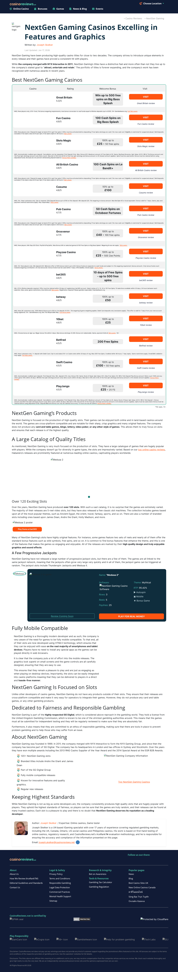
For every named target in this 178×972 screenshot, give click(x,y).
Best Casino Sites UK (138, 883)
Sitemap (53, 900)
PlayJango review (146, 392)
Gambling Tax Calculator (100, 882)
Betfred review (146, 345)
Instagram (160, 860)
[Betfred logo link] (32, 341)
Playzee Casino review (146, 258)
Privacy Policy (56, 874)
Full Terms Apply (65, 312)
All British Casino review (146, 170)
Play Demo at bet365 (27, 529)
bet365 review (146, 280)
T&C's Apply (68, 133)
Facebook (154, 860)
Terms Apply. (98, 267)
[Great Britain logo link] (32, 99)
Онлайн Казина (137, 901)
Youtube (148, 860)
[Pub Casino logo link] (32, 211)
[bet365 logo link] (32, 276)
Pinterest (142, 860)
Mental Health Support (60, 896)
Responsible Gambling (60, 883)
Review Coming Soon (62, 616)
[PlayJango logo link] (32, 388)
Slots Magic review (145, 146)
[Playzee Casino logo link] (32, 254)
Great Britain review (146, 103)
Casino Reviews (133, 18)
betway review (146, 302)
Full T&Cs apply (133, 111)
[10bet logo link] (32, 321)
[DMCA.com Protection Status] (82, 919)
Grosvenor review (146, 237)
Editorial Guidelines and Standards (26, 883)
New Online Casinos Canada (142, 887)
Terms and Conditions (59, 878)
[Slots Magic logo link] (32, 142)
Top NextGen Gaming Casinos (134, 781)
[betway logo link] (32, 298)
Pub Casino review (145, 215)
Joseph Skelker (45, 44)
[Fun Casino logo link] (32, 120)
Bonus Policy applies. (69, 157)
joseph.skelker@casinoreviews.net (57, 842)
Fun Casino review (146, 124)
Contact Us (15, 887)
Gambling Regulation (99, 886)
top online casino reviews (151, 449)
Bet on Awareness (97, 874)
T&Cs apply (55, 290)
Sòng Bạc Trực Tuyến (139, 896)
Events (99, 8)
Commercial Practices (59, 891)
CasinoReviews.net (20, 915)
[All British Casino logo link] (32, 166)
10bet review (146, 325)
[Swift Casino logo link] (32, 364)
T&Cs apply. (123, 245)
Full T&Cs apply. (27, 355)
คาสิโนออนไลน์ (136, 891)
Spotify (166, 860)
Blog (131, 878)
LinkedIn (78, 842)
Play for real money (131, 616)
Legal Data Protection (59, 887)
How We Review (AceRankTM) (24, 878)
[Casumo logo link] (32, 188)
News (131, 874)
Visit (146, 96)
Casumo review (146, 192)
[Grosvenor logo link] (32, 233)
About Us (14, 874)
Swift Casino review (146, 368)
